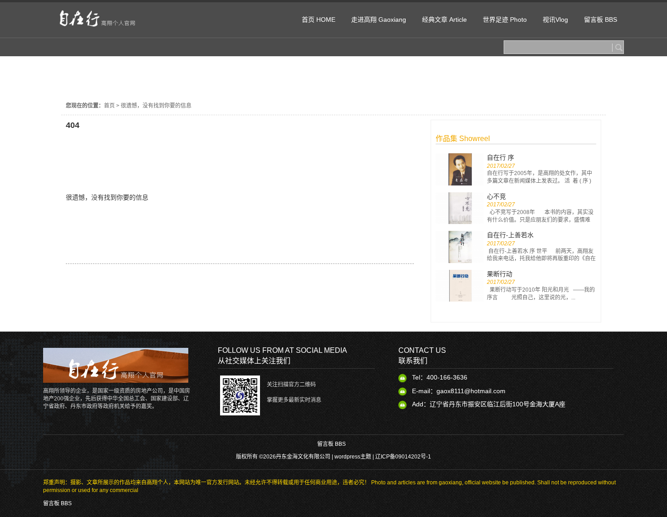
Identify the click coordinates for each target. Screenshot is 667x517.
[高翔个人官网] (101, 28)
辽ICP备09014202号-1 (403, 457)
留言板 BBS (331, 444)
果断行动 (499, 274)
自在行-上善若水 (510, 235)
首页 (109, 105)
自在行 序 (500, 157)
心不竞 (496, 196)
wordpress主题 (352, 457)
